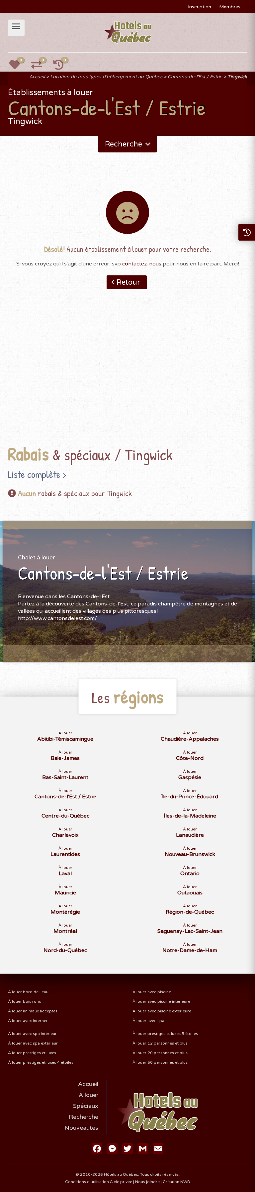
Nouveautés (81, 1127)
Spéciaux (85, 1105)
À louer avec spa (148, 1020)
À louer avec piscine (151, 992)
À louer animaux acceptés (32, 1011)
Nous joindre (147, 1181)
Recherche (83, 1116)
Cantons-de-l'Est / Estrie (195, 77)
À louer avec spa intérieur (32, 1033)
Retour (128, 282)
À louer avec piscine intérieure (161, 1001)
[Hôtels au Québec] (128, 32)
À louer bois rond (25, 1001)
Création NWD (176, 1181)
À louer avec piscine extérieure (161, 1011)
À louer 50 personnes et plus (160, 1062)
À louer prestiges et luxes (32, 1052)
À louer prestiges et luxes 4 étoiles (40, 1062)
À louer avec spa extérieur (33, 1043)
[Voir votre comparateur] (40, 67)
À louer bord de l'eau (28, 992)
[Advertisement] (127, 377)
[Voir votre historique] (62, 67)
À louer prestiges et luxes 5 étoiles (165, 1033)
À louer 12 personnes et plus (160, 1043)
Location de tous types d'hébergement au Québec (106, 77)
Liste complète (34, 474)
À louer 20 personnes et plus (160, 1052)
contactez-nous (141, 263)
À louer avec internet (27, 1020)
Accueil (37, 77)
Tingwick (237, 77)
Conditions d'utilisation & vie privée (98, 1181)
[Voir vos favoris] (18, 67)
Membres (229, 7)
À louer (88, 1095)
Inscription (199, 7)
